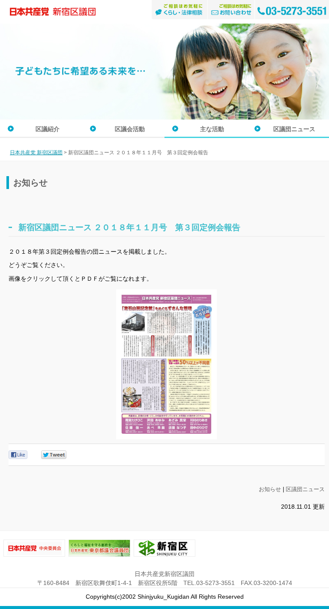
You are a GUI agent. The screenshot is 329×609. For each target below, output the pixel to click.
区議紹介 (48, 129)
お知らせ (270, 489)
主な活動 (212, 129)
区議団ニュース (294, 129)
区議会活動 (130, 129)
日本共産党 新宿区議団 (36, 153)
